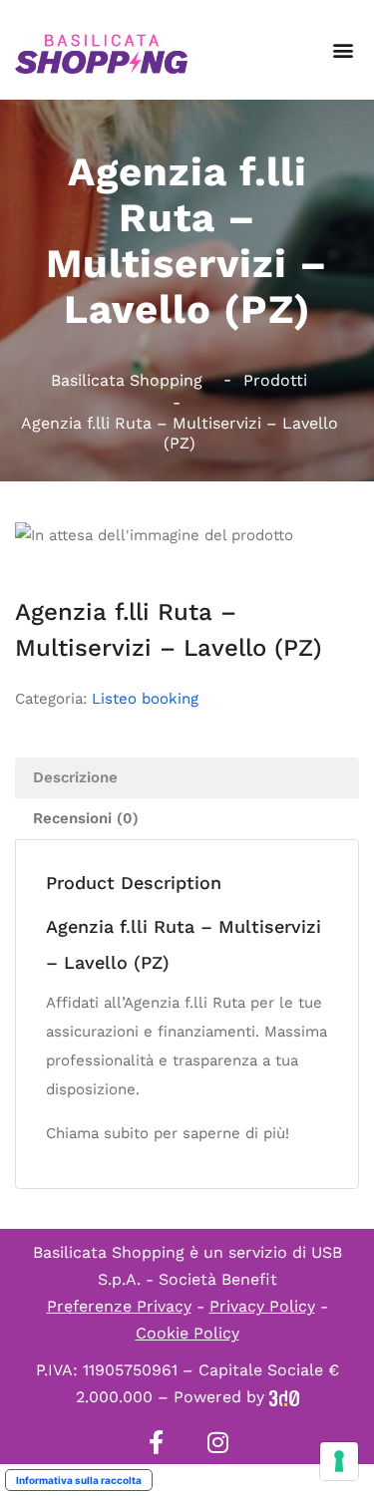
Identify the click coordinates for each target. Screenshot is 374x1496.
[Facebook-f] (157, 1442)
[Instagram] (218, 1442)
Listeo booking (145, 699)
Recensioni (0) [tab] (86, 818)
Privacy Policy (262, 1306)
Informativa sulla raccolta (79, 1480)
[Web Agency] (284, 1396)
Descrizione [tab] (75, 777)
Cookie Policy (187, 1333)
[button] (342, 50)
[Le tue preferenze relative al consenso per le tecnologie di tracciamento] (339, 1461)
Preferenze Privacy (119, 1306)
